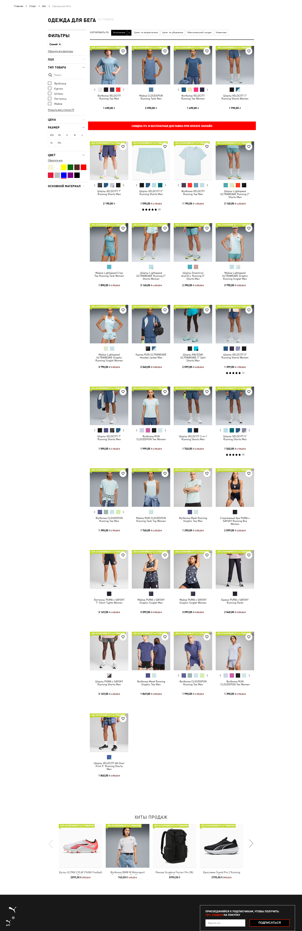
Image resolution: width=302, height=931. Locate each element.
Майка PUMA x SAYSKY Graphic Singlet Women (193, 601)
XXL (59, 143)
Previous (94, 89)
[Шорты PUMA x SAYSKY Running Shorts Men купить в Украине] (109, 651)
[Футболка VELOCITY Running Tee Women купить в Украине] (193, 65)
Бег (44, 6)
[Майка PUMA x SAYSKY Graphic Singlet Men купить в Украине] (151, 569)
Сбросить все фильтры (60, 51)
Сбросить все (55, 160)
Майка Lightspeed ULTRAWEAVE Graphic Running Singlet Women (109, 357)
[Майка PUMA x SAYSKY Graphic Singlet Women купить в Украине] (193, 569)
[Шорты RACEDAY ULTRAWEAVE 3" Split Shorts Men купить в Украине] (193, 324)
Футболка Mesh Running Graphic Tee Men (193, 519)
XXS (52, 135)
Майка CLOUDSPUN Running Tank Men (151, 97)
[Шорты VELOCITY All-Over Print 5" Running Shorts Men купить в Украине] (109, 732)
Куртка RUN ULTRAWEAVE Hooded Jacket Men (151, 356)
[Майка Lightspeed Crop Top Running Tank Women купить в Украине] (109, 242)
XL (52, 143)
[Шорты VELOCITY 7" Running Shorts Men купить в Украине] (109, 160)
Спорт (32, 6)
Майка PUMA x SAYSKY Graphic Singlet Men (151, 601)
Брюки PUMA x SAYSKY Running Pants (235, 601)
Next (123, 89)
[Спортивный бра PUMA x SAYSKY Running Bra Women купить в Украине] (235, 487)
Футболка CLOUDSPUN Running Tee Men (109, 519)
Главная (18, 6)
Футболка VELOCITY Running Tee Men (109, 97)
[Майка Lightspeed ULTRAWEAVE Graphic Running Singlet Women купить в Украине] (109, 324)
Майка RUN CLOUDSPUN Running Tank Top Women (151, 519)
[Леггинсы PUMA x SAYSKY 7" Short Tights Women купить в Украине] (109, 569)
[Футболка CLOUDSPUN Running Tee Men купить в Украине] (109, 487)
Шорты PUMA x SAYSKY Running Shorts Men (109, 683)
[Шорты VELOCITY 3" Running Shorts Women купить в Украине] (235, 65)
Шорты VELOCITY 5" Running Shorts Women (234, 356)
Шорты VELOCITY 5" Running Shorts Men (151, 193)
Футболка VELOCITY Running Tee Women (193, 97)
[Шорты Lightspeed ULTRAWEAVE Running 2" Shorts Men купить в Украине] (235, 160)
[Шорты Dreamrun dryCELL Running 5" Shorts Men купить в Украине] (193, 242)
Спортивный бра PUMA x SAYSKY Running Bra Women (235, 520)
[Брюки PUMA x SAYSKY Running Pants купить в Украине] (235, 569)
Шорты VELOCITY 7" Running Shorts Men (109, 193)
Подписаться (269, 922)
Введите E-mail (214, 923)
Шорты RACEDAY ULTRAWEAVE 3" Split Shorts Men (193, 357)
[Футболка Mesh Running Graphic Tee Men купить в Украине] (193, 487)
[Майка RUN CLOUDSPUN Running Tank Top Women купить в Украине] (151, 487)
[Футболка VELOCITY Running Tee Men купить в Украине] (109, 65)
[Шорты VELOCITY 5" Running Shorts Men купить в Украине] (151, 160)
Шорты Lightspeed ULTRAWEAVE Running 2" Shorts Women (151, 275)
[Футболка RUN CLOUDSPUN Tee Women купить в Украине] (151, 406)
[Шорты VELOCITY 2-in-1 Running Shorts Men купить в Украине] (193, 406)
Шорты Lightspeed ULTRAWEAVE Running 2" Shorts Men (235, 194)
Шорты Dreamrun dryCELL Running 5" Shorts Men (193, 275)
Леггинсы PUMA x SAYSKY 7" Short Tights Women (109, 601)
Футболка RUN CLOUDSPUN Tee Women (151, 438)
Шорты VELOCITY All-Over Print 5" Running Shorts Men (109, 766)
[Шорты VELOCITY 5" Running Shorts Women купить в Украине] (235, 324)
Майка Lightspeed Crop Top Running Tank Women (109, 274)
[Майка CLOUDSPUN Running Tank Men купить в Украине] (151, 65)
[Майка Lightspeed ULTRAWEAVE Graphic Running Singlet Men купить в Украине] (235, 242)
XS (59, 135)
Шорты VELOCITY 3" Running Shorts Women (234, 97)
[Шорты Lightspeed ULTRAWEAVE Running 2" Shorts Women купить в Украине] (151, 242)
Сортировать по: (99, 32)
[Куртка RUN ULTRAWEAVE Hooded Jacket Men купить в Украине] (151, 324)
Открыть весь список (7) (61, 109)
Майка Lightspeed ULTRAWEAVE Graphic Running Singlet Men (235, 275)
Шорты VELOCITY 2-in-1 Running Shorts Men (193, 438)
